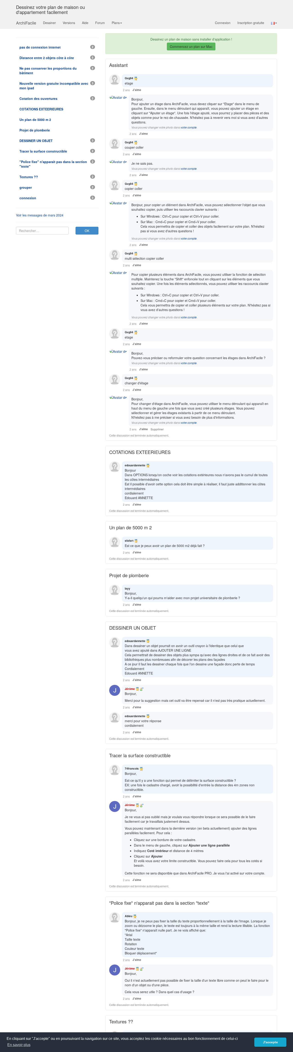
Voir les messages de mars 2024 (39, 215)
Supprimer (157, 429)
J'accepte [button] (270, 1042)
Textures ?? (121, 1021)
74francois (132, 768)
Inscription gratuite (250, 22)
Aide (85, 22)
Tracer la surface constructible (140, 755)
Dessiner (49, 22)
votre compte (189, 127)
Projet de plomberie (129, 575)
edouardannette (135, 465)
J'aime (137, 90)
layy (127, 588)
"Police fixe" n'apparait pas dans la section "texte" (159, 902)
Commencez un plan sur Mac (191, 46)
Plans (116, 22)
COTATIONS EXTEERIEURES (140, 452)
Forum (100, 22)
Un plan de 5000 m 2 (130, 527)
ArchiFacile (26, 23)
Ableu (128, 916)
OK (87, 230)
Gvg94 (129, 78)
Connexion (223, 22)
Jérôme (130, 689)
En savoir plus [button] (18, 1045)
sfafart (129, 540)
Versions (69, 22)
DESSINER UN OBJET (132, 627)
